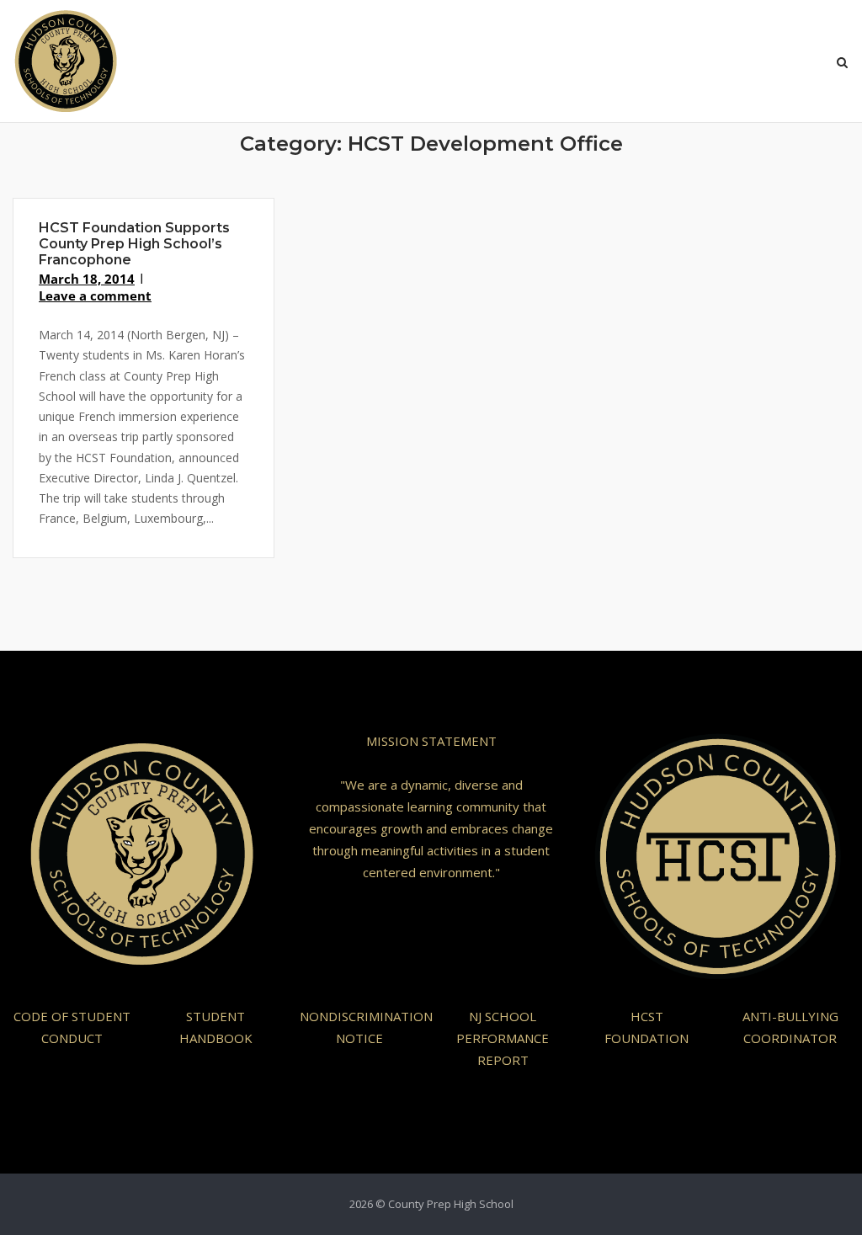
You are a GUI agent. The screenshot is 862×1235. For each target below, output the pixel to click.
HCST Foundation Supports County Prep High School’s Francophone (134, 244)
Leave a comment (95, 295)
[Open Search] (842, 64)
